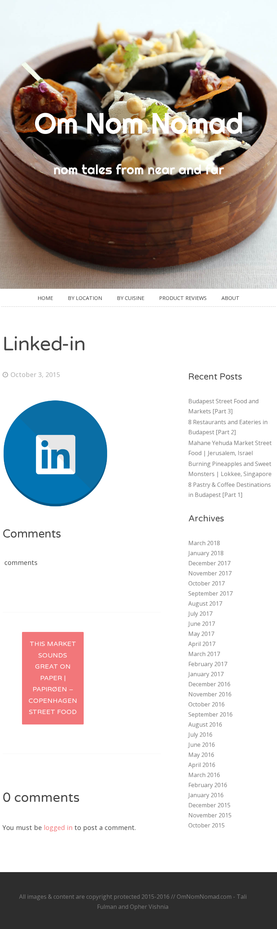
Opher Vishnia (149, 907)
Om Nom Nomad (138, 123)
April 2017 (201, 644)
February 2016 (207, 785)
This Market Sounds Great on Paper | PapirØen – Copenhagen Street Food (52, 678)
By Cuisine (130, 298)
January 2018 (206, 553)
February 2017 (207, 664)
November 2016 (210, 694)
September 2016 (210, 714)
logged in (58, 827)
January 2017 (206, 674)
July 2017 (200, 614)
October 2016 (206, 704)
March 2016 (204, 775)
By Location (85, 298)
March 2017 (204, 654)
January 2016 (206, 795)
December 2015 (209, 805)
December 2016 (209, 684)
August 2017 (205, 603)
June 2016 (201, 745)
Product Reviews (183, 298)
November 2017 (210, 573)
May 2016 (201, 755)
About (230, 298)
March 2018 (204, 543)
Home (45, 298)
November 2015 (210, 815)
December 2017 (209, 563)
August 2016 (205, 724)
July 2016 (200, 735)
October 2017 (206, 583)
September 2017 (210, 593)
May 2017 (201, 634)
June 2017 (201, 624)
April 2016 (201, 765)
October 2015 (206, 825)
